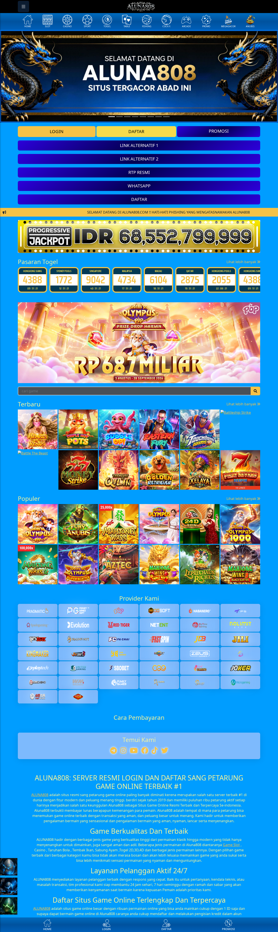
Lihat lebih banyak (242, 261)
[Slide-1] (119, 116)
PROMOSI (219, 131)
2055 (189, 280)
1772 (32, 280)
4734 (95, 280)
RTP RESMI (139, 172)
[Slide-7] (166, 116)
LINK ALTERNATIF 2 (139, 159)
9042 (64, 280)
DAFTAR (136, 131)
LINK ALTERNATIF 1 (139, 145)
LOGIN (56, 131)
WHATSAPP (139, 186)
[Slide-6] (158, 116)
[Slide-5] (150, 116)
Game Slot (231, 844)
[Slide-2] (127, 116)
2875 (158, 280)
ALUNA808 (39, 794)
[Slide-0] (111, 116)
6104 (127, 280)
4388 (221, 280)
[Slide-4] (143, 116)
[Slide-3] (135, 116)
